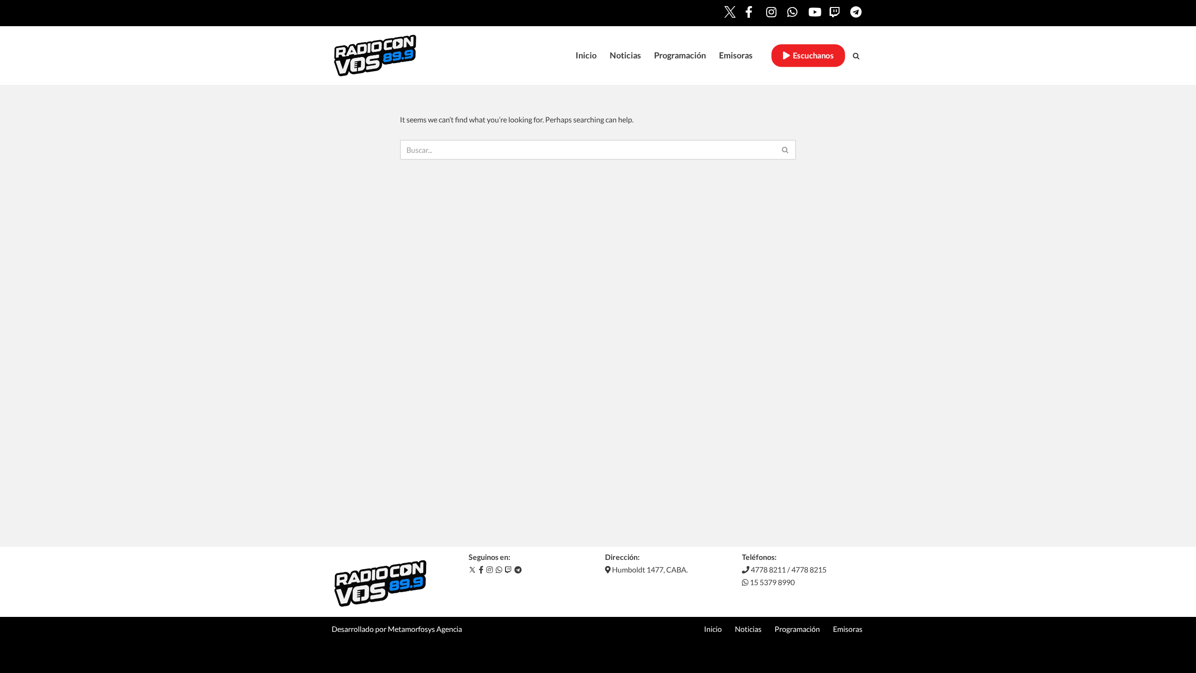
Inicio (586, 55)
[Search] (856, 55)
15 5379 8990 (771, 582)
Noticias (625, 55)
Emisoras (736, 55)
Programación (680, 55)
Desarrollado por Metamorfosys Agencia (397, 628)
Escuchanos (811, 55)
